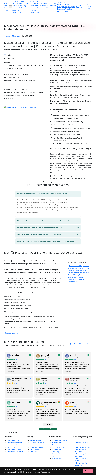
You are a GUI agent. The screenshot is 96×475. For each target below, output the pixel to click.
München (15, 10)
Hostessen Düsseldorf (15, 452)
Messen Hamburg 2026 (76, 270)
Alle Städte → (16, 12)
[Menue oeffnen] (10, 6)
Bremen (33, 3)
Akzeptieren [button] (88, 471)
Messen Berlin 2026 (82, 268)
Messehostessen (36, 1)
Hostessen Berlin (13, 447)
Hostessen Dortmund (14, 449)
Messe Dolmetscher (37, 447)
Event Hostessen (35, 445)
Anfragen (82, 8)
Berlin (14, 3)
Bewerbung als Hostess (14, 333)
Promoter (60, 4)
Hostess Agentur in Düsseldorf (81, 159)
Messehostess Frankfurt (60, 447)
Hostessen (8, 437)
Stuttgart (33, 10)
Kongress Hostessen (37, 443)
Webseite (9, 99)
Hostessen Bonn (13, 440)
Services (60, 2)
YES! (6, 6)
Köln (21, 8)
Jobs (77, 7)
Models (67, 4)
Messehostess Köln (59, 458)
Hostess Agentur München (60, 170)
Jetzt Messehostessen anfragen (62, 176)
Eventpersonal (62, 7)
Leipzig (25, 8)
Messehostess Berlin (59, 440)
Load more (48, 424)
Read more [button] (10, 371)
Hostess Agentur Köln (83, 170)
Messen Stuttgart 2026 (75, 273)
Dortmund (52, 3)
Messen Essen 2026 (75, 266)
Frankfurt (15, 6)
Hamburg (22, 6)
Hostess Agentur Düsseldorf (81, 168)
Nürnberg (49, 8)
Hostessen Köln (12, 445)
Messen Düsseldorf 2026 (76, 281)
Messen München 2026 (76, 276)
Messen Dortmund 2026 (76, 278)
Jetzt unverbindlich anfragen (82, 344)
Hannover (15, 8)
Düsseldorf (20, 3)
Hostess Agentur (18, 1)
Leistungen (30, 437)
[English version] (89, 7)
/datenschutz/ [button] (45, 472)
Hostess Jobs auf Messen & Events (16, 283)
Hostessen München (14, 443)
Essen (27, 3)
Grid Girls (65, 11)
